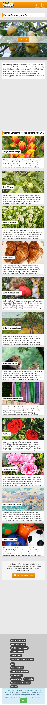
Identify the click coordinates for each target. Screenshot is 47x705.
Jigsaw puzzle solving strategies (22, 659)
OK (23, 700)
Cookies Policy (16, 679)
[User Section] (37, 5)
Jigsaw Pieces (16, 655)
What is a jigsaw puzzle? (19, 648)
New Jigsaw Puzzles (18, 644)
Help (12, 664)
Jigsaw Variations (17, 652)
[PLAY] (23, 59)
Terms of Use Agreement (19, 671)
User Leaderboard (17, 668)
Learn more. (38, 697)
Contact (14, 686)
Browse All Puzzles (24, 575)
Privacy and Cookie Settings (20, 683)
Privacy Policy (28, 679)
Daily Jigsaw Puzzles (18, 640)
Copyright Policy (16, 675)
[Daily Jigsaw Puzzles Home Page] (8, 5)
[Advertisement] (23, 105)
